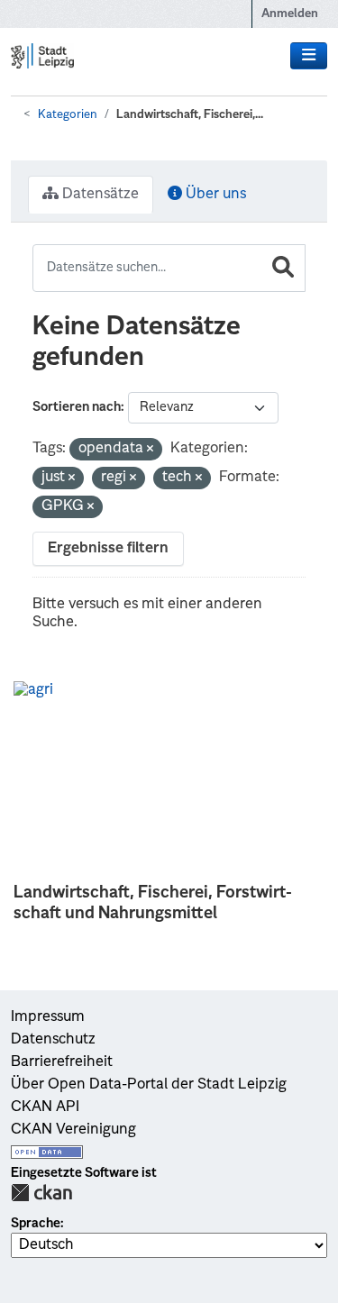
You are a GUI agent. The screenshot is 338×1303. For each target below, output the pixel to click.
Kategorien (67, 115)
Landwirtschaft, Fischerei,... (189, 115)
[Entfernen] (150, 450)
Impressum (48, 1017)
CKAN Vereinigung (73, 1130)
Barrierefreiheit (62, 1062)
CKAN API (45, 1107)
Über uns (214, 194)
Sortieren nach (76, 407)
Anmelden (289, 14)
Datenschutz (53, 1040)
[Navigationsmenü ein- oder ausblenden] (308, 55)
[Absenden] (283, 268)
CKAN (41, 1192)
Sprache (35, 1223)
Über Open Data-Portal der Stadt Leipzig (149, 1085)
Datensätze (99, 194)
